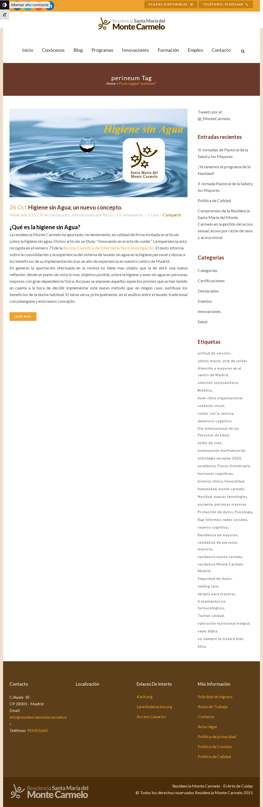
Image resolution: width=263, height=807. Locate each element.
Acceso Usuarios (151, 716)
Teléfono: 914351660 (223, 4)
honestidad (234, 481)
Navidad (205, 497)
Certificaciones (211, 280)
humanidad (207, 489)
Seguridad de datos (215, 579)
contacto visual (211, 406)
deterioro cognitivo (215, 421)
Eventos (205, 301)
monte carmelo (232, 489)
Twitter (204, 616)
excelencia (207, 466)
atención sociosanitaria (218, 383)
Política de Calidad (214, 200)
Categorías (207, 270)
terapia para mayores (216, 594)
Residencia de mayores (218, 535)
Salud (202, 321)
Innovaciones (83, 214)
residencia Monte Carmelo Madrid (220, 567)
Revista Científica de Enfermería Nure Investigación (108, 247)
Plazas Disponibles (168, 4)
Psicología (243, 512)
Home (111, 83)
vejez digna (207, 631)
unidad (218, 616)
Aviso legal (207, 726)
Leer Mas (23, 316)
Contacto (206, 716)
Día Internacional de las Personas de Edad (218, 431)
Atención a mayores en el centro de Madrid (219, 371)
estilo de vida (209, 443)
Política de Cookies (215, 746)
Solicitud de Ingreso (215, 696)
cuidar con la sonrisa (215, 413)
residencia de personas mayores (218, 545)
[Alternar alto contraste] (4, 5)
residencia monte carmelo (220, 557)
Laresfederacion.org (154, 706)
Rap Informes (209, 520)
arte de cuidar (235, 361)
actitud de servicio (214, 353)
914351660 (37, 730)
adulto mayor (209, 361)
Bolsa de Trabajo (213, 706)
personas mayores (230, 504)
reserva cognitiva (213, 527)
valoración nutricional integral (224, 623)
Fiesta (223, 466)
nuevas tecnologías (230, 497)
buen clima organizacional (220, 398)
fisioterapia (240, 466)
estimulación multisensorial (221, 450)
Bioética (205, 390)
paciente (205, 504)
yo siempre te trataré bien (220, 639)
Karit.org (145, 696)
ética (202, 646)
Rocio (107, 214)
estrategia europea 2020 (219, 458)
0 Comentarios (130, 214)
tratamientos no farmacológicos (212, 604)
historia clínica (210, 481)
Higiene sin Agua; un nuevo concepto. (75, 207)
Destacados (59, 214)
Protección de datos (215, 512)
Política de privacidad (217, 736)
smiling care (208, 586)
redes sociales (235, 520)
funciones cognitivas (215, 473)
